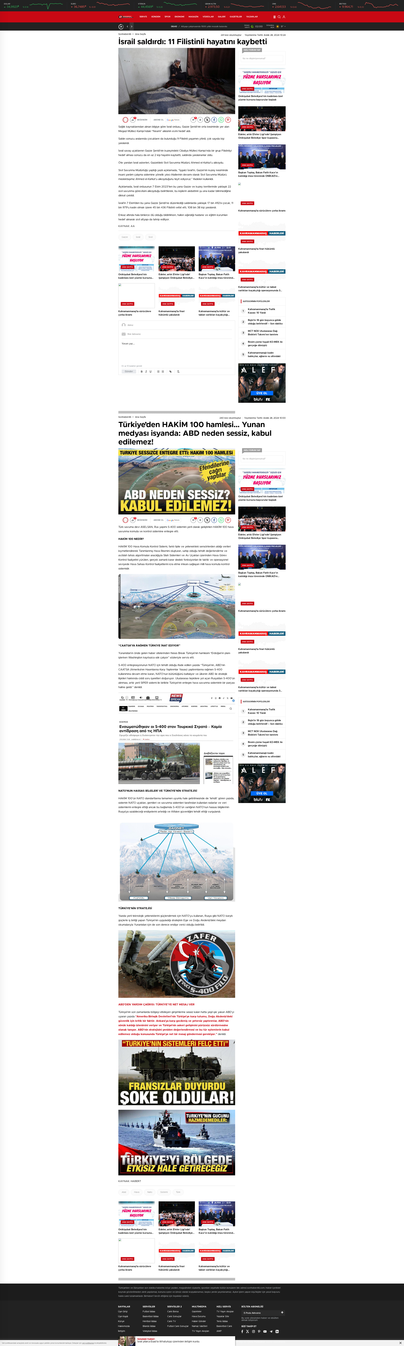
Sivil (151, 237)
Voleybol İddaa (150, 1331)
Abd (124, 1192)
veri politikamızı (88, 1343)
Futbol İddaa (149, 1312)
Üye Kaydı (123, 1316)
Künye (121, 1321)
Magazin (193, 17)
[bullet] (162, 371)
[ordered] (158, 371)
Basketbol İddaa (150, 1316)
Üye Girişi (123, 1312)
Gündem (155, 17)
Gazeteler (236, 17)
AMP (219, 1331)
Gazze (125, 237)
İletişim (121, 1331)
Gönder (129, 371)
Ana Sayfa (140, 34)
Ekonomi (179, 17)
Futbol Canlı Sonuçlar (178, 1326)
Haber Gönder (199, 1321)
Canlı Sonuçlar (174, 1316)
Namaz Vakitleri (199, 1326)
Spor (167, 17)
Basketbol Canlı (224, 1326)
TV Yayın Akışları (200, 1331)
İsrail (138, 237)
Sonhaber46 (124, 34)
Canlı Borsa (172, 1312)
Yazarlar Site (223, 1316)
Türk (178, 1192)
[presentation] (127, 26)
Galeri (222, 17)
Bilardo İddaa (149, 1326)
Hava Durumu (199, 1316)
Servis (143, 17)
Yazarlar (252, 17)
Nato (149, 1192)
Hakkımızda (124, 1326)
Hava (136, 1192)
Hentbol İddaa (149, 1321)
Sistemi (164, 1192)
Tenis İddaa (222, 1321)
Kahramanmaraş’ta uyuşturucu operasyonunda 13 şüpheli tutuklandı (179, 27)
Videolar (208, 17)
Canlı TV (171, 1321)
